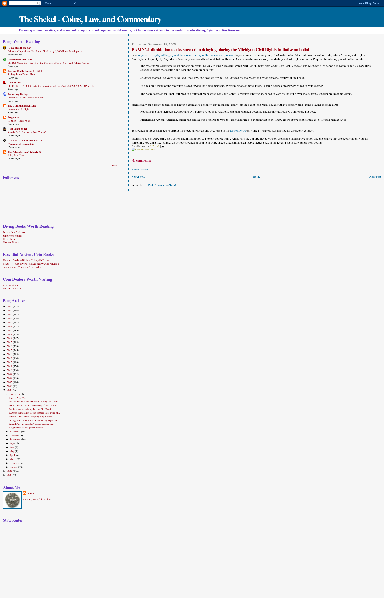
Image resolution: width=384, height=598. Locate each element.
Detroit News (238, 130)
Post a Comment (140, 169)
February (15, 463)
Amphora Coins (11, 285)
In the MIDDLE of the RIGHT (25, 140)
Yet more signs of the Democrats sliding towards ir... (34, 401)
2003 (10, 475)
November (15, 431)
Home (256, 176)
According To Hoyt (18, 94)
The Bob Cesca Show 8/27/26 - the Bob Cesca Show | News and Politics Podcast (48, 62)
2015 (10, 350)
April (13, 455)
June (12, 447)
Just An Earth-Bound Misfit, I (25, 71)
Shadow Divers (11, 242)
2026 (10, 306)
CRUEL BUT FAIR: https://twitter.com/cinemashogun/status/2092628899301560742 (51, 85)
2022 (10, 322)
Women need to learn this (21, 143)
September (15, 439)
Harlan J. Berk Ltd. (13, 288)
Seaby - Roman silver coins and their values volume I (31, 263)
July (12, 443)
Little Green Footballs (20, 59)
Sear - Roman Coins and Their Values (22, 267)
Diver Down (9, 239)
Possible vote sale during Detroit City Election (31, 409)
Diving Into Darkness (14, 232)
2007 (10, 382)
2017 (10, 342)
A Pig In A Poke (16, 155)
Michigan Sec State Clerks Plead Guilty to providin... (34, 420)
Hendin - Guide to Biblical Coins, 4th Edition (26, 260)
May (12, 451)
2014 (10, 354)
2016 (10, 346)
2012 (10, 362)
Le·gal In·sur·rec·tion (19, 48)
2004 (10, 471)
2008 (10, 378)
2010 (10, 370)
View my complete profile (36, 499)
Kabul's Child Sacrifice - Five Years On (27, 132)
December (15, 394)
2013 (10, 358)
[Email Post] (161, 146)
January (14, 467)
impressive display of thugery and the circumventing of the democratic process (185, 55)
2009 (10, 374)
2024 (10, 314)
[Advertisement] (30, 558)
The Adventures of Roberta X (24, 152)
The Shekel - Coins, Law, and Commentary (90, 18)
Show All (116, 165)
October (14, 435)
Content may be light (18, 109)
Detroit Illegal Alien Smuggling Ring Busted (30, 416)
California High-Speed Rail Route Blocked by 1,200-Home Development (45, 51)
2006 (10, 386)
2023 (10, 318)
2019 (10, 334)
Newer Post (138, 176)
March (13, 459)
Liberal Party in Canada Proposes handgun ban (31, 423)
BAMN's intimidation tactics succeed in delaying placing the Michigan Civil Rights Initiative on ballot (220, 49)
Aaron (30, 493)
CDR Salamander (17, 129)
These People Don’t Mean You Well (26, 97)
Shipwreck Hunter (12, 235)
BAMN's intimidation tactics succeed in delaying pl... (34, 412)
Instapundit (14, 82)
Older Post (375, 176)
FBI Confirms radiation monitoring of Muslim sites (33, 405)
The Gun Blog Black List (22, 105)
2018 (10, 338)
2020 (10, 330)
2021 (10, 326)
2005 (10, 390)
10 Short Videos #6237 (20, 120)
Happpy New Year (18, 397)
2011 (10, 366)
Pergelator (13, 117)
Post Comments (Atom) (162, 185)
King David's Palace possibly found (26, 427)
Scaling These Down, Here (21, 74)
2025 (10, 310)
